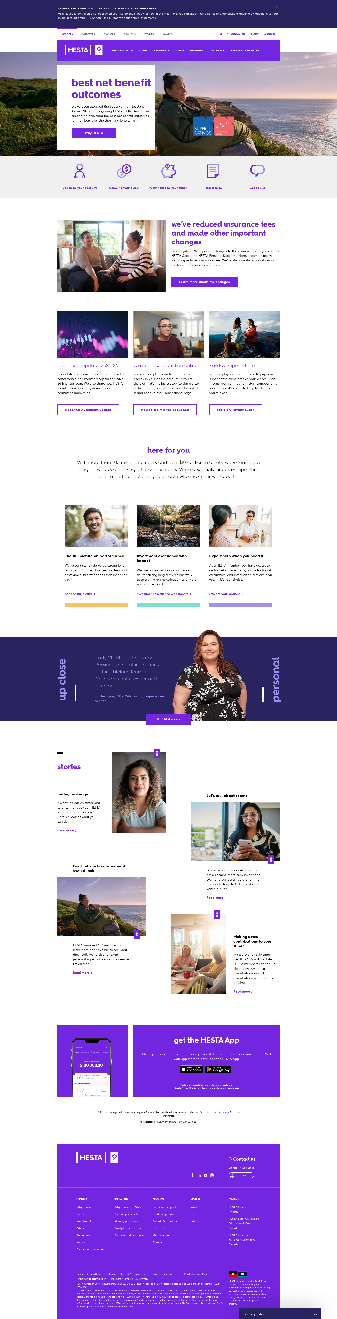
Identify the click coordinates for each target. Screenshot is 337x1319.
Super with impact (164, 1207)
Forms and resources (245, 50)
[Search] (221, 34)
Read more (66, 830)
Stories (149, 34)
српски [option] (242, 1175)
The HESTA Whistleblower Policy (192, 1273)
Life (156, 753)
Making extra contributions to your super (252, 941)
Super (143, 50)
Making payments (126, 1221)
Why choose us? (122, 50)
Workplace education (128, 1228)
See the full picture (79, 593)
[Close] (276, 6)
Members (67, 34)
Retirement (197, 50)
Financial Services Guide (88, 1273)
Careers (158, 1242)
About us (130, 34)
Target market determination (91, 1278)
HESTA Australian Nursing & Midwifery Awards (242, 1239)
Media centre (161, 1235)
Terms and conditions (161, 1273)
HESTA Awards (168, 719)
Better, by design (72, 794)
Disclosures (160, 1228)
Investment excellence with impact (163, 593)
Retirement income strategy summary (129, 1278)
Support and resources (129, 1235)
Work (194, 1207)
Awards (167, 34)
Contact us (243, 1159)
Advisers (109, 34)
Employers (88, 34)
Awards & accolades (166, 1221)
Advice (179, 50)
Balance (196, 1221)
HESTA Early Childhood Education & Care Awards (244, 1223)
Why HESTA (94, 133)
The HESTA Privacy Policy (133, 1273)
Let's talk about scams (227, 795)
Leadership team (164, 1214)
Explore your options (225, 593)
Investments (161, 50)
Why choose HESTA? (127, 1207)
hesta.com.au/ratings (217, 1112)
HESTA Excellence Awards (240, 1209)
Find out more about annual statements (129, 18)
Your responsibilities (127, 1214)
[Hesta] (84, 50)
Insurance (217, 50)
